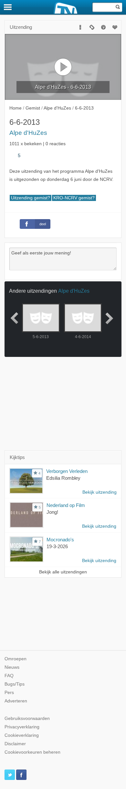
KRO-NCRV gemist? (74, 197)
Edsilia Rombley (63, 478)
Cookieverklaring (22, 735)
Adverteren (16, 701)
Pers (9, 692)
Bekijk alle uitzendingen (63, 572)
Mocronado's (60, 539)
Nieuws (12, 667)
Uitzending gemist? (30, 197)
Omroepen (15, 658)
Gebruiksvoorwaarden (27, 718)
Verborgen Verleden (67, 471)
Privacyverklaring (22, 726)
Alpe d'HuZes (28, 132)
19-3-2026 (57, 546)
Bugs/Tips (15, 684)
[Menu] (8, 7)
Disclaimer (15, 743)
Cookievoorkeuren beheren (32, 752)
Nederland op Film (66, 505)
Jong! (52, 512)
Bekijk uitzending (99, 492)
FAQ (9, 675)
